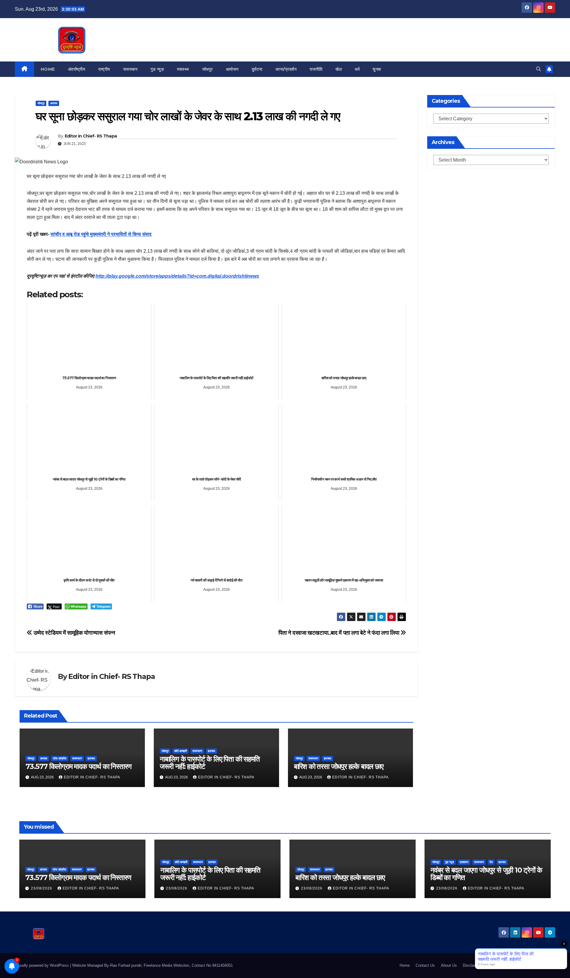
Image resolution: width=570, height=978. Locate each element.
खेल (338, 69)
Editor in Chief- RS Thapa (91, 136)
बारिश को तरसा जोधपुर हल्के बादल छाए (338, 766)
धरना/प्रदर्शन (286, 69)
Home (48, 69)
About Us (449, 965)
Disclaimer (472, 965)
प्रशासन (464, 862)
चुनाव (377, 69)
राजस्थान (130, 69)
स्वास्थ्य (183, 69)
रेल (491, 862)
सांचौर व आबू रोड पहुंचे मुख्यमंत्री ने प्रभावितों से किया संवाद (100, 234)
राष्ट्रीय (104, 69)
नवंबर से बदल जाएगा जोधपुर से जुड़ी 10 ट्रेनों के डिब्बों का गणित (486, 874)
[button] (538, 69)
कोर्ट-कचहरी (180, 751)
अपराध (53, 103)
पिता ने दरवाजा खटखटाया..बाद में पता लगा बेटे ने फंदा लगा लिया (339, 633)
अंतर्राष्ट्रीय (77, 69)
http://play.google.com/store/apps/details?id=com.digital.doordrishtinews (177, 276)
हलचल (91, 758)
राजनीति (316, 69)
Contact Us (425, 965)
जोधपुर (207, 69)
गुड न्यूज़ (157, 69)
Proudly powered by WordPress (42, 965)
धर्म (357, 69)
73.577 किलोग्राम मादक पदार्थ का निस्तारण (78, 766)
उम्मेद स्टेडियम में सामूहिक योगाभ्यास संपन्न (73, 633)
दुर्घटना (257, 69)
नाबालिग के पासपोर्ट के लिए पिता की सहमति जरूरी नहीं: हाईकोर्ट (210, 763)
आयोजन (232, 69)
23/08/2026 (42, 888)
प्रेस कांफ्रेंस (59, 758)
